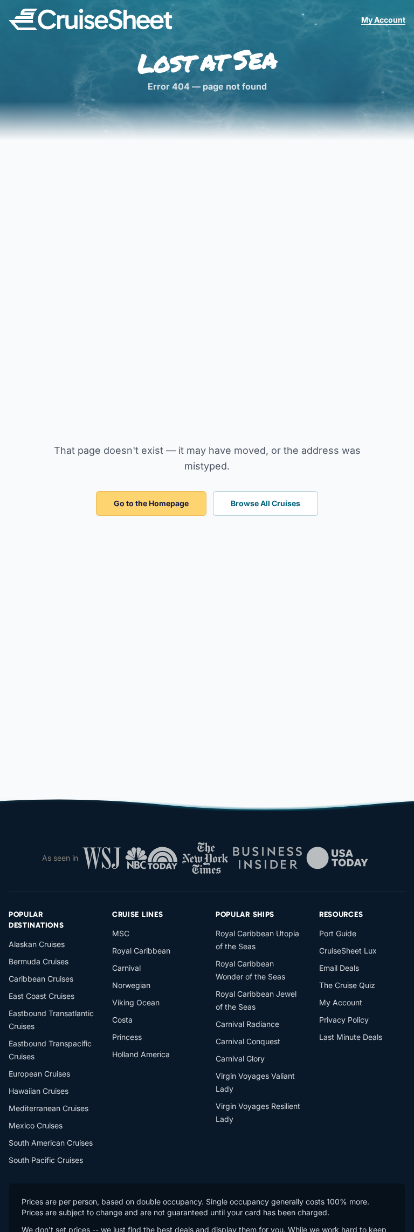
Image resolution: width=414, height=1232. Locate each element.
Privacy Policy (344, 1019)
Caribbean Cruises (41, 978)
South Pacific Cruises (46, 1160)
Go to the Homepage (151, 503)
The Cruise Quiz (347, 985)
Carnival (126, 967)
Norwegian (131, 985)
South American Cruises (51, 1142)
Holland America (141, 1054)
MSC (120, 933)
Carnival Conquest (248, 1041)
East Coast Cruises (41, 995)
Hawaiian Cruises (38, 1090)
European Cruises (39, 1073)
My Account (383, 19)
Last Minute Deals (350, 1037)
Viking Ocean (136, 1002)
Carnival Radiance (247, 1024)
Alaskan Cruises (37, 944)
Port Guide (337, 933)
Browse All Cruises (265, 503)
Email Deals (339, 967)
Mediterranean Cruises (48, 1108)
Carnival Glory (240, 1058)
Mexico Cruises (36, 1125)
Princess (127, 1037)
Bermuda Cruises (38, 961)
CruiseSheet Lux (348, 950)
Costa (122, 1019)
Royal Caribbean (141, 950)
